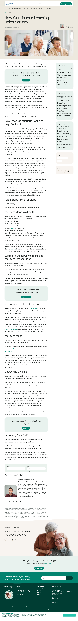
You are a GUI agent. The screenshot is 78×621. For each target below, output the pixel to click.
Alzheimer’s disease (11, 329)
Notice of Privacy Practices (27, 609)
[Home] (9, 588)
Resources (45, 3)
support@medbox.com (21, 595)
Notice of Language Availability (49, 609)
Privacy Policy (7, 609)
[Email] (10, 502)
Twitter (15, 606)
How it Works (40, 590)
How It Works (30, 3)
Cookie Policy (19, 609)
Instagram (21, 606)
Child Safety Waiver (59, 609)
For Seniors (66, 158)
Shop (49, 3)
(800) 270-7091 (20, 594)
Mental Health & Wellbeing (17, 8)
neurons (13, 249)
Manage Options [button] (57, 615)
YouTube (28, 606)
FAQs (40, 3)
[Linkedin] (20, 502)
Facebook (8, 606)
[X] (16, 502)
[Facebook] (13, 502)
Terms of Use (13, 609)
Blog (6, 8)
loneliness (13, 349)
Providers (36, 3)
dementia (34, 308)
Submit (69, 578)
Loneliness (60, 158)
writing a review (48, 563)
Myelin (13, 228)
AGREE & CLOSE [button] (69, 615)
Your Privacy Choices (68, 609)
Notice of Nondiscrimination (37, 609)
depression (8, 351)
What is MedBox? (22, 3)
